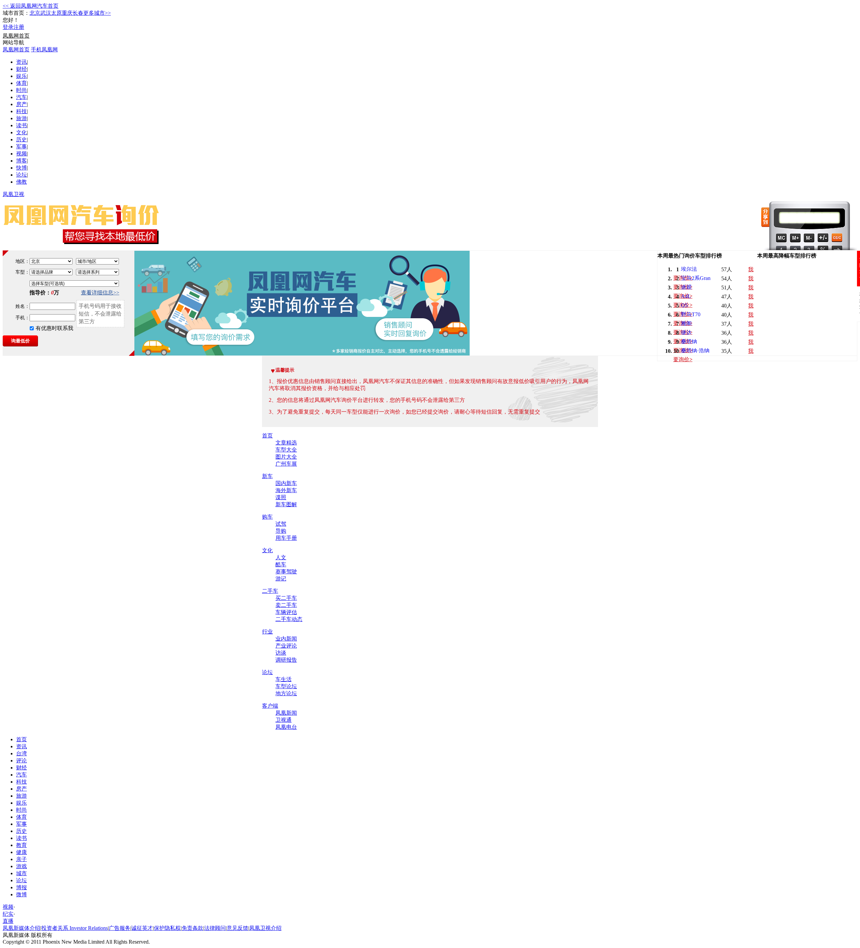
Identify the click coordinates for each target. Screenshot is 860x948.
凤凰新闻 (286, 713)
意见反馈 (237, 928)
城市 (21, 873)
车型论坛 (286, 686)
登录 (8, 27)
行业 (267, 631)
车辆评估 (286, 612)
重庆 (67, 13)
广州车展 (286, 464)
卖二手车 (286, 605)
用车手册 (286, 538)
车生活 (283, 679)
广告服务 (119, 928)
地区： (22, 261)
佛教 (21, 182)
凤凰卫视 (13, 194)
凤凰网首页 (16, 36)
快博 (21, 168)
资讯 (21, 62)
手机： (22, 317)
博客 (21, 160)
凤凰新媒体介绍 (21, 928)
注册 (18, 27)
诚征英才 (142, 928)
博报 (21, 887)
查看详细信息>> (100, 292)
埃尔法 (689, 269)
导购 (280, 531)
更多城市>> (97, 13)
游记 (280, 578)
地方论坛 (286, 693)
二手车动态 (288, 619)
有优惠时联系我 (54, 328)
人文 (280, 557)
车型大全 (286, 450)
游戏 (21, 866)
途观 (686, 287)
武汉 (45, 13)
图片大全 (286, 457)
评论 (21, 760)
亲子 (21, 859)
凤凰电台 (286, 727)
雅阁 (686, 323)
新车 (267, 476)
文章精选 (286, 442)
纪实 (8, 914)
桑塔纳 (689, 341)
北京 (35, 13)
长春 (78, 13)
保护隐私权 (167, 928)
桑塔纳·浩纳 (695, 350)
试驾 (280, 524)
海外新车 (286, 490)
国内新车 (286, 483)
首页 (267, 435)
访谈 (280, 653)
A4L (686, 296)
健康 (21, 852)
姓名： (22, 306)
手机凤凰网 (44, 49)
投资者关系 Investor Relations (74, 928)
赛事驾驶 (286, 571)
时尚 (21, 90)
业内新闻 (286, 639)
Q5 (684, 305)
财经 (21, 69)
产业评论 (286, 646)
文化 (21, 132)
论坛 (21, 175)
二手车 (270, 591)
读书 (21, 125)
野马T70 (690, 314)
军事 (21, 146)
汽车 (21, 97)
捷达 (686, 332)
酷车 (280, 564)
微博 (21, 894)
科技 (21, 111)
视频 (21, 153)
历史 (21, 139)
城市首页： (16, 13)
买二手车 (286, 598)
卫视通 (283, 720)
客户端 (270, 706)
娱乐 (21, 76)
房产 (21, 104)
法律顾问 (215, 928)
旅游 (21, 118)
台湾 (21, 753)
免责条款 (192, 928)
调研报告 (286, 660)
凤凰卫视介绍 (265, 928)
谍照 (280, 497)
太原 (56, 13)
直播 (8, 921)
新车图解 (286, 504)
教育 (21, 845)
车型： (22, 272)
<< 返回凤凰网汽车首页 (30, 6)
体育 (21, 83)
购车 (267, 517)
